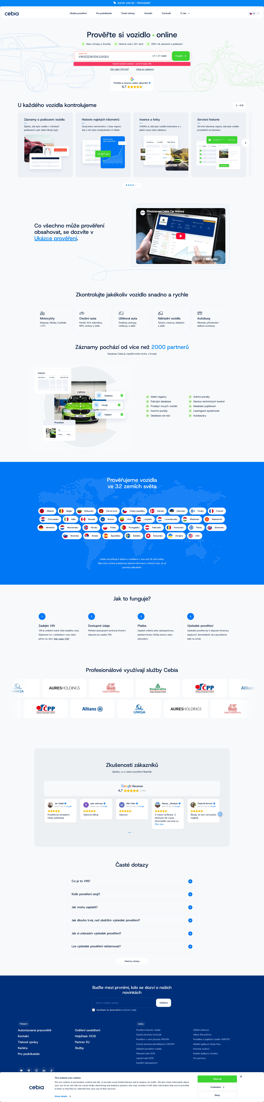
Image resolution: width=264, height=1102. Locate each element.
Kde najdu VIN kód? (119, 69)
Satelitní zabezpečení (146, 1062)
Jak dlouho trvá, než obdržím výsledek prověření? (106, 920)
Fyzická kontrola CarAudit (148, 1034)
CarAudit (166, 13)
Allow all (217, 1079)
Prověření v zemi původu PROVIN (152, 1039)
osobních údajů (129, 1010)
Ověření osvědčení (87, 1030)
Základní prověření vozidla (149, 1048)
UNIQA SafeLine (201, 1030)
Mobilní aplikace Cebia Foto (207, 1044)
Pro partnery (199, 1058)
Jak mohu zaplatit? (85, 907)
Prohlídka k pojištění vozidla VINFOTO (211, 1039)
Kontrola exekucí (201, 1048)
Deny (217, 1095)
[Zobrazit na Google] (50, 805)
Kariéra (23, 1048)
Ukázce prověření (55, 238)
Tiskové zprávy (28, 1042)
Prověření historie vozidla (148, 1030)
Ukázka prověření (78, 13)
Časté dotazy (128, 13)
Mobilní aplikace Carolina (205, 1053)
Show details (61, 1096)
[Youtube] (21, 1070)
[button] (44, 814)
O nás (183, 13)
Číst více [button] (159, 824)
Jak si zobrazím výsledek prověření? (96, 933)
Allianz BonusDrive (202, 1034)
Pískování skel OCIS (145, 1053)
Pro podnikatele (104, 13)
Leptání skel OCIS (145, 1058)
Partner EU (82, 1042)
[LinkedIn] (44, 1070)
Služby (79, 1048)
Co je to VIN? (81, 881)
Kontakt (148, 13)
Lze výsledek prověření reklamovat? (96, 946)
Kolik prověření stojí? (86, 894)
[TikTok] (51, 1070)
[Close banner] (241, 1076)
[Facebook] (28, 1070)
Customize (216, 1087)
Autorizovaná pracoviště (34, 1030)
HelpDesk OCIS (85, 1036)
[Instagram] (36, 1070)
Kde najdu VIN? (61, 638)
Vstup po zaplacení (145, 69)
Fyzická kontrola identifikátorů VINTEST (155, 1044)
